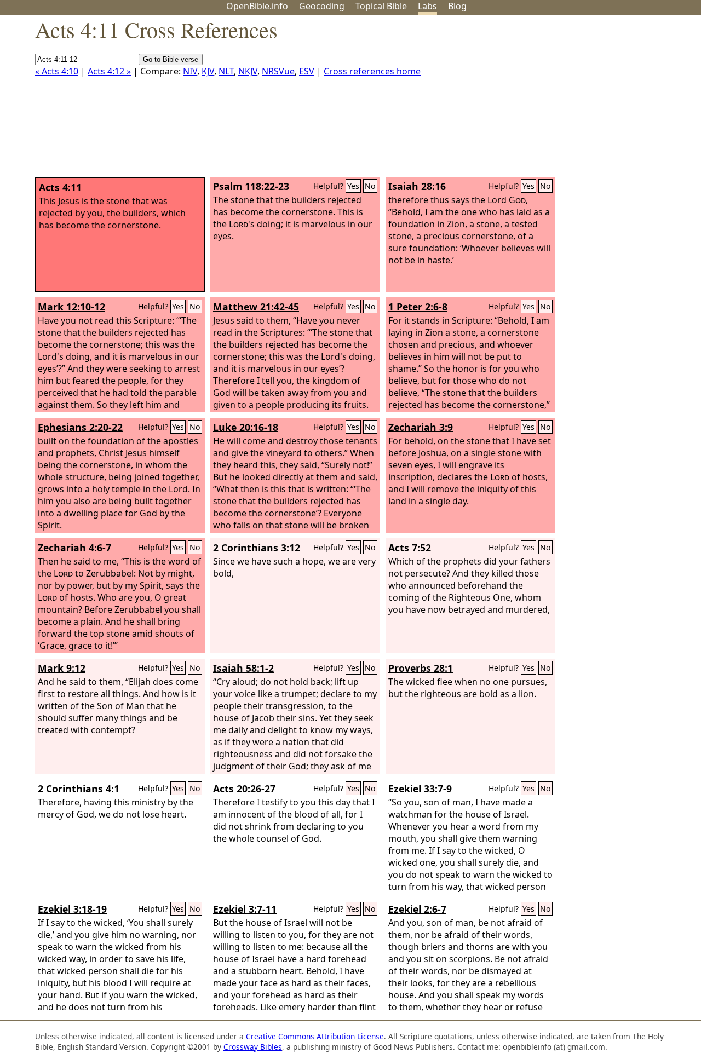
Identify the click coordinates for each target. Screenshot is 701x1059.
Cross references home (372, 71)
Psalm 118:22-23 (251, 186)
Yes (353, 186)
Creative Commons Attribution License (315, 1036)
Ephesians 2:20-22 (80, 427)
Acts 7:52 (409, 547)
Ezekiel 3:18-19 (72, 909)
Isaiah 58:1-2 (243, 668)
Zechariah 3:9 (420, 427)
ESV (306, 71)
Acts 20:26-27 (244, 788)
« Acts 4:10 (56, 71)
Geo (321, 6)
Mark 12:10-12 (71, 306)
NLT (226, 71)
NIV (190, 71)
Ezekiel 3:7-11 (245, 909)
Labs (427, 6)
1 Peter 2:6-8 (417, 306)
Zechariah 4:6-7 (74, 547)
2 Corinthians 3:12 (256, 547)
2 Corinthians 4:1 (78, 788)
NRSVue (278, 71)
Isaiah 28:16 (417, 186)
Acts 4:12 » (109, 71)
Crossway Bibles (252, 1046)
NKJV (247, 71)
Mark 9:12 (61, 668)
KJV (208, 71)
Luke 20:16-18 (245, 427)
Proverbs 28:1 (420, 668)
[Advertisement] (590, 100)
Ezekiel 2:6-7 (417, 909)
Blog (457, 6)
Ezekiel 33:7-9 (420, 788)
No (370, 186)
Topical (381, 6)
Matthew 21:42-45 (256, 306)
